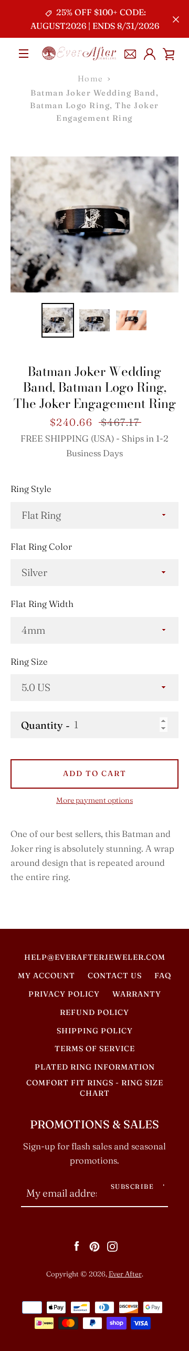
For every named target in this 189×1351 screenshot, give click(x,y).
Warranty (136, 994)
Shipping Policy (95, 1030)
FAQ (162, 975)
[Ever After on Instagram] (112, 1245)
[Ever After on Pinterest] (94, 1245)
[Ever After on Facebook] (76, 1245)
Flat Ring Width (42, 604)
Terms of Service (95, 1048)
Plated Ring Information (95, 1067)
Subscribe (132, 1186)
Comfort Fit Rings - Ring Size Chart (94, 1088)
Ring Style (30, 489)
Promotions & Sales (94, 1124)
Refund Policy (94, 1012)
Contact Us (115, 975)
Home (90, 78)
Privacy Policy (64, 994)
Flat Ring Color (41, 546)
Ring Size (29, 661)
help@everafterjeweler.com (94, 957)
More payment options (94, 800)
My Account (46, 975)
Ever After (125, 1274)
